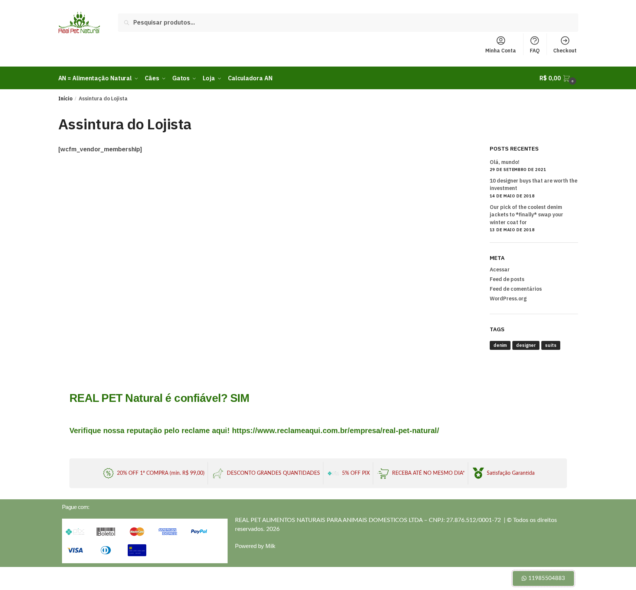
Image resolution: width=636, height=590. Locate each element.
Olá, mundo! (504, 162)
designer (526, 345)
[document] (318, 578)
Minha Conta (500, 50)
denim (500, 345)
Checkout (565, 50)
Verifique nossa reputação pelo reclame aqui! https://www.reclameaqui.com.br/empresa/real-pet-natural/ (254, 430)
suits (551, 345)
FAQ (535, 50)
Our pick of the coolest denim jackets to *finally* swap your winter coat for (526, 215)
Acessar (500, 269)
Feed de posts (507, 279)
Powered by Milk (255, 546)
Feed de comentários (516, 289)
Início (65, 98)
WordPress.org (508, 298)
